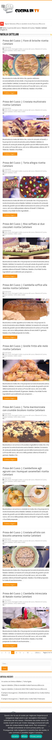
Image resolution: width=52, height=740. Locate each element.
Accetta (15, 736)
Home (4, 28)
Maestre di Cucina (28, 28)
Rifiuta (24, 736)
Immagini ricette (17, 49)
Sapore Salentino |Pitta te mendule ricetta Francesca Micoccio (25, 24)
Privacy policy (35, 736)
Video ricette (21, 50)
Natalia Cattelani (8, 50)
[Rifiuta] (49, 726)
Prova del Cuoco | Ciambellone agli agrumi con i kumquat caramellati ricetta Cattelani (26, 471)
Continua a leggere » (10, 93)
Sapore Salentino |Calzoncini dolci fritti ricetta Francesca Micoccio (24, 689)
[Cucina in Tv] (26, 9)
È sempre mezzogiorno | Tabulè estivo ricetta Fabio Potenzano (23, 699)
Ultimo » (38, 653)
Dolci (5, 49)
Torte (15, 50)
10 (27, 653)
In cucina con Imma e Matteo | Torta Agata (16, 681)
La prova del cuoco (14, 28)
